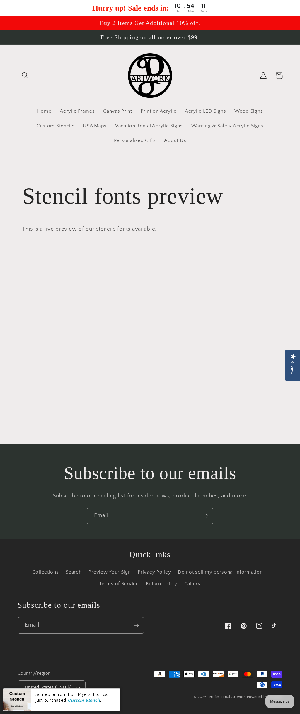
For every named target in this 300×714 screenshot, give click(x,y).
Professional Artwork (227, 697)
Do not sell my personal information (220, 572)
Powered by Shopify (264, 697)
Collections (45, 572)
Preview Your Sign (109, 572)
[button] (25, 75)
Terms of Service (119, 583)
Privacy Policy (154, 572)
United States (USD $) (48, 687)
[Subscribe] (205, 516)
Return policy (161, 583)
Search (73, 572)
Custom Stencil (84, 700)
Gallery (192, 583)
